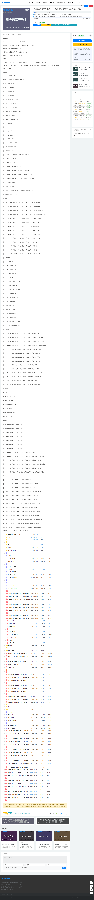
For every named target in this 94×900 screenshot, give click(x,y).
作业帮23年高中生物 (89, 105)
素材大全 (52, 2)
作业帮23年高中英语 (76, 107)
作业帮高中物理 (76, 111)
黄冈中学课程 (88, 124)
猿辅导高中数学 (89, 113)
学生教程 (31, 2)
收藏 (54, 24)
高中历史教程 (76, 119)
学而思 (82, 113)
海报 (11, 813)
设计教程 (45, 2)
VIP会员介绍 (71, 2)
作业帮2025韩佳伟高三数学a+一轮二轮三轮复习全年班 (85, 86)
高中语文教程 (82, 124)
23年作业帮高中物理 (89, 94)
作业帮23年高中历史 (82, 103)
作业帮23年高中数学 (76, 105)
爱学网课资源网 (77, 133)
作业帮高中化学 (89, 107)
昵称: (6, 865)
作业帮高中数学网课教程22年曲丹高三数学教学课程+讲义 (26, 844)
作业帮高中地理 (76, 109)
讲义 (82, 117)
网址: (49, 865)
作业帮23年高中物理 (82, 105)
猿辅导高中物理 (76, 115)
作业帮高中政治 (82, 109)
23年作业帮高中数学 (82, 94)
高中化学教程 (88, 117)
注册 (91, 5)
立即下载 (37, 24)
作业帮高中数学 (89, 109)
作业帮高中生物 (82, 111)
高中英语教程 (76, 124)
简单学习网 (89, 115)
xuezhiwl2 (66, 12)
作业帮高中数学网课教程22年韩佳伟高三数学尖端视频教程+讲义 (61, 844)
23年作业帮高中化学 (76, 94)
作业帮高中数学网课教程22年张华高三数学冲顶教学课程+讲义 (8, 844)
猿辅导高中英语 (82, 115)
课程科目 (38, 2)
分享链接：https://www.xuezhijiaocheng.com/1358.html (22, 813)
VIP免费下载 (46, 24)
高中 (40, 12)
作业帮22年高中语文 (89, 101)
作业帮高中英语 (89, 111)
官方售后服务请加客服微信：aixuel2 (67, 24)
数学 (36, 12)
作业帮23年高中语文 (82, 107)
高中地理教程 (82, 119)
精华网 (76, 117)
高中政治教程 (88, 119)
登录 (86, 5)
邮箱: (27, 865)
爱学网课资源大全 (61, 2)
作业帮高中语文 (76, 113)
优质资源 (24, 2)
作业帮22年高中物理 (89, 99)
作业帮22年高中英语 (82, 101)
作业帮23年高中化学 (76, 103)
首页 (19, 2)
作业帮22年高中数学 (82, 99)
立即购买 (82, 40)
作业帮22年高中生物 (76, 101)
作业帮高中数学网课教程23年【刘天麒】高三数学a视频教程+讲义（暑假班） (44, 844)
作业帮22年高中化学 (76, 99)
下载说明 (79, 2)
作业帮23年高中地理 (89, 103)
